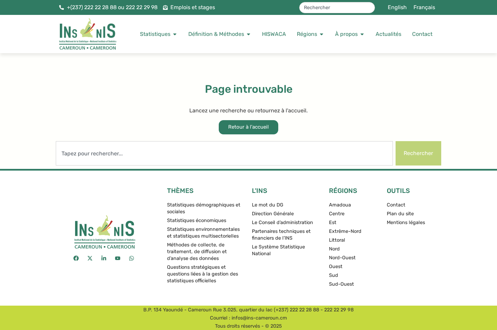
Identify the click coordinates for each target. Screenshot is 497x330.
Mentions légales (406, 222)
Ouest (335, 266)
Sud (333, 275)
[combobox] (337, 7)
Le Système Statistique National (278, 250)
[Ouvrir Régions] (321, 34)
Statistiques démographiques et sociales (203, 208)
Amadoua (340, 205)
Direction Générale (273, 214)
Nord (334, 249)
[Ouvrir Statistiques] (175, 34)
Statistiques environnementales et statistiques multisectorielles (203, 232)
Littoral (337, 240)
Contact (396, 205)
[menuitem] (397, 7)
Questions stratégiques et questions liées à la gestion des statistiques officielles (202, 274)
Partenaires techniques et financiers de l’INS (281, 234)
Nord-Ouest (342, 258)
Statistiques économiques (196, 220)
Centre (337, 214)
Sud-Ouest (341, 284)
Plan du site (400, 214)
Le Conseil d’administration (282, 222)
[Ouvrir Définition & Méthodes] (248, 34)
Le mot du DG (267, 205)
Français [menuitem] (424, 7)
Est (332, 222)
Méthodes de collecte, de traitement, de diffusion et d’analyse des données (197, 251)
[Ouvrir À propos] (362, 34)
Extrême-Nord (345, 231)
